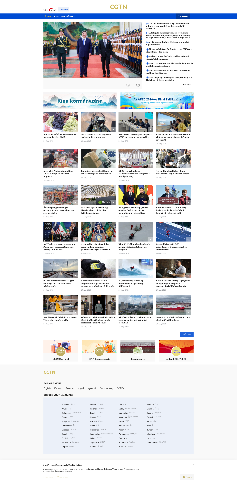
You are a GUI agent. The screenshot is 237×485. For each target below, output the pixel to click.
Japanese (97, 442)
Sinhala (153, 409)
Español (58, 388)
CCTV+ (120, 388)
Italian (96, 438)
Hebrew (96, 421)
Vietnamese (156, 442)
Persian (125, 425)
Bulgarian (70, 421)
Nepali (123, 421)
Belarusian (71, 413)
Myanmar (128, 417)
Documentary (106, 388)
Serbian (153, 404)
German (97, 409)
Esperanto (70, 442)
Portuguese (127, 434)
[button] (128, 85)
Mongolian (126, 413)
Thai (151, 425)
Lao (122, 404)
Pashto (123, 438)
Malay (127, 409)
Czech (67, 434)
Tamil (152, 421)
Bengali (67, 417)
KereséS (184, 16)
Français (70, 388)
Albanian (68, 404)
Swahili (154, 417)
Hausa (95, 417)
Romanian (126, 442)
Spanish (154, 413)
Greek (96, 413)
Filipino (68, 446)
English (47, 388)
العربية (81, 388)
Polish (123, 430)
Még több (187, 334)
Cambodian (68, 425)
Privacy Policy (48, 477)
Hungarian (98, 430)
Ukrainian (156, 434)
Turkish (153, 430)
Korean (96, 446)
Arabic (67, 409)
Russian (125, 446)
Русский (92, 388)
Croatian (69, 430)
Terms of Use (63, 477)
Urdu (151, 438)
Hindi (94, 425)
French (96, 404)
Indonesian (101, 434)
